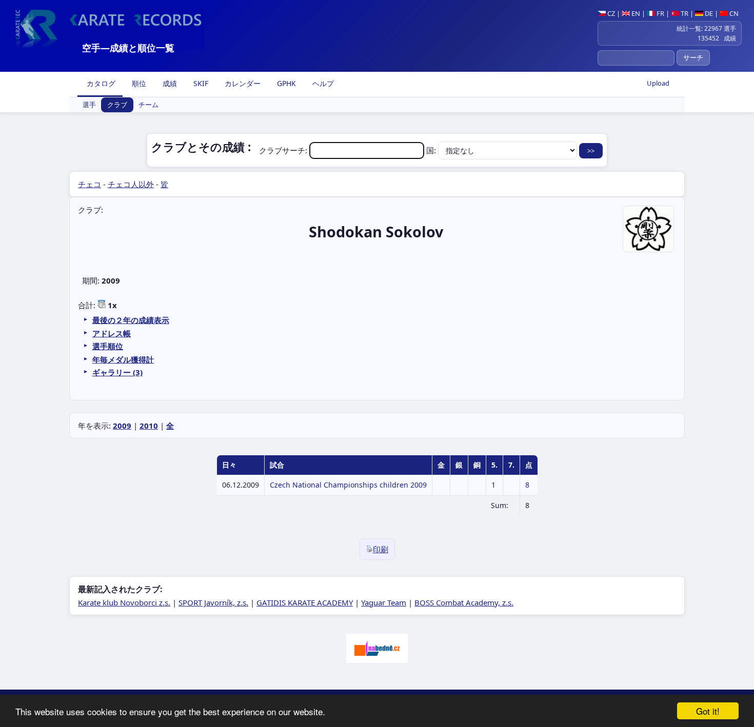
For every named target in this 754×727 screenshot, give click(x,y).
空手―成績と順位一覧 (128, 48)
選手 (89, 105)
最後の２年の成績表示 (130, 320)
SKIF (199, 83)
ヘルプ (322, 83)
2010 (149, 425)
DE (708, 13)
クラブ (117, 105)
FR (659, 13)
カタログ (100, 83)
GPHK (285, 83)
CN (733, 13)
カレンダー (242, 83)
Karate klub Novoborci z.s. (124, 602)
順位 (138, 83)
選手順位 (107, 346)
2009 (122, 425)
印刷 (380, 549)
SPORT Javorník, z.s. (213, 602)
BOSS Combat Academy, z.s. (463, 602)
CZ (610, 13)
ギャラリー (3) (117, 372)
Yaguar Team (383, 602)
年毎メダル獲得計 (123, 359)
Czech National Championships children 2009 (348, 485)
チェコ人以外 (131, 184)
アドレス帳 (111, 333)
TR (683, 13)
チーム (148, 105)
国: (432, 150)
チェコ (89, 184)
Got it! (708, 710)
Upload (658, 83)
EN (635, 13)
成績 (169, 83)
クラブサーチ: (284, 150)
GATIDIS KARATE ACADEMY (304, 602)
